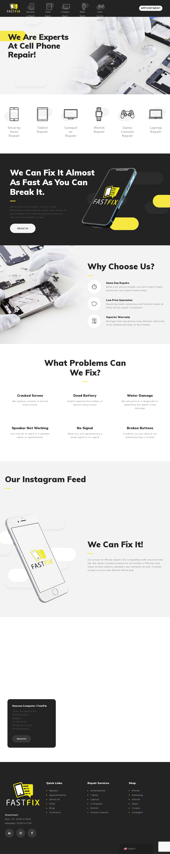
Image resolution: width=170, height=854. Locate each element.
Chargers (137, 812)
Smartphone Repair (30, 14)
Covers (136, 808)
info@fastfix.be (20, 728)
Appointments (57, 795)
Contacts (55, 812)
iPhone (136, 790)
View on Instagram (86, 494)
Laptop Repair (156, 130)
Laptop (94, 799)
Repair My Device (26, 76)
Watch (94, 808)
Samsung (137, 795)
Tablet (94, 795)
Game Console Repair (99, 16)
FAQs (52, 803)
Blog (52, 808)
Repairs (53, 790)
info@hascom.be (22, 725)
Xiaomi (136, 799)
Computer (96, 803)
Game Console (99, 812)
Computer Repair (65, 14)
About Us (54, 799)
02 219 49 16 (19, 721)
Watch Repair (82, 14)
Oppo (135, 803)
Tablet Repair (48, 14)
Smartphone (97, 790)
